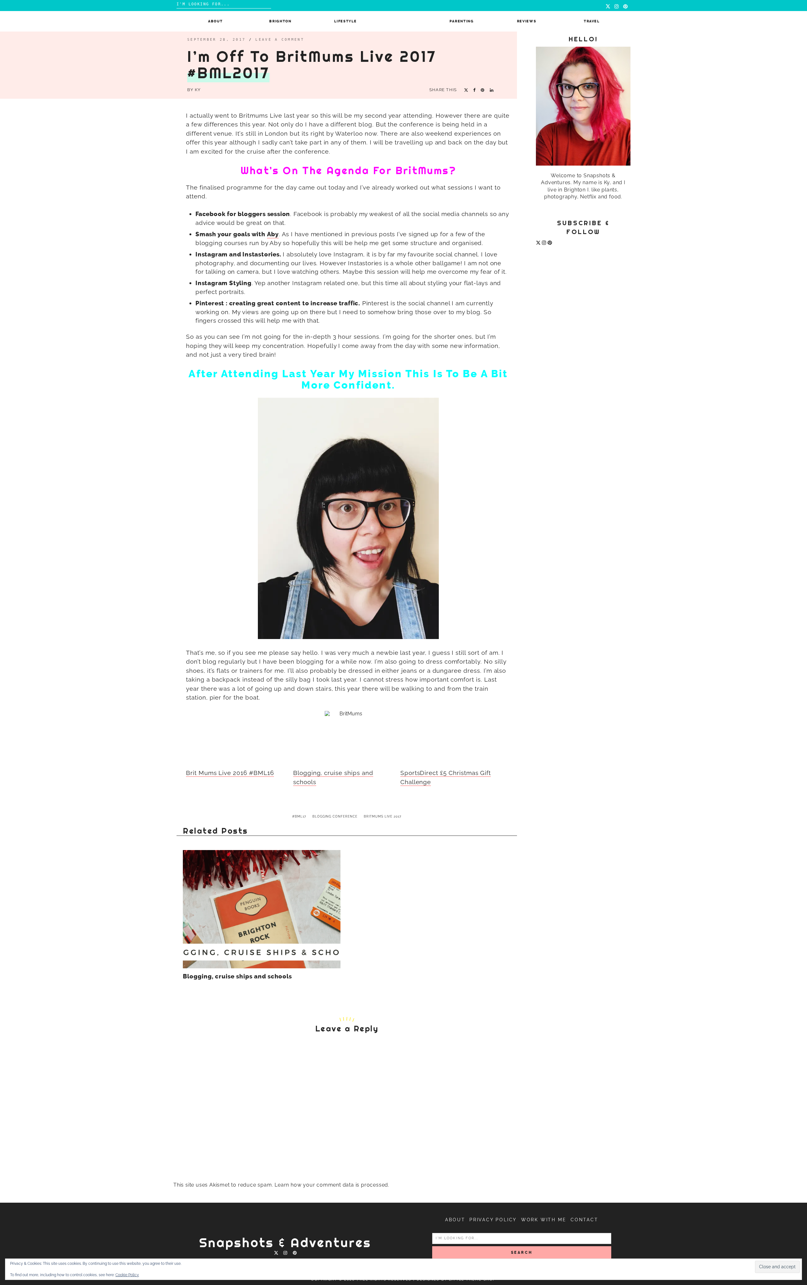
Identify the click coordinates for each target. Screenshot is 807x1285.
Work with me (543, 1219)
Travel (592, 21)
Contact (584, 1219)
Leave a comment (279, 40)
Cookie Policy (127, 1275)
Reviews (527, 21)
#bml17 (299, 816)
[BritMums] (348, 734)
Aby (273, 234)
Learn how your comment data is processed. (332, 1185)
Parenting (462, 21)
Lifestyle (345, 21)
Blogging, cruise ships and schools (237, 976)
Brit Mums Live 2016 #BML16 (230, 772)
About (215, 21)
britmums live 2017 (382, 816)
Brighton (280, 21)
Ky (198, 89)
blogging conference (334, 816)
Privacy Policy (493, 1219)
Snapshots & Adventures (285, 1243)
